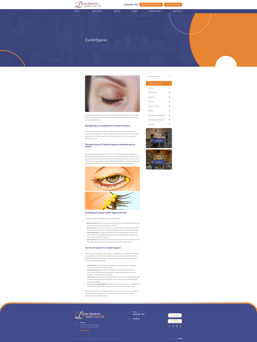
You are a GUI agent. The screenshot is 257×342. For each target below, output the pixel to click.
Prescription (175, 315)
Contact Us (177, 11)
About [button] (77, 11)
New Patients (97, 11)
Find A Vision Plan (174, 4)
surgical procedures (153, 106)
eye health (151, 101)
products (150, 110)
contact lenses (152, 92)
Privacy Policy (113, 338)
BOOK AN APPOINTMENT (152, 4)
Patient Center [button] (155, 11)
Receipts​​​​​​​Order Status (174, 321)
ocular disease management (156, 120)
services (150, 88)
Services (117, 11)
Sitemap (119, 338)
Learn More (159, 141)
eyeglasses (151, 97)
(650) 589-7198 (131, 5)
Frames (134, 11)
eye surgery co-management (156, 115)
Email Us (136, 319)
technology (151, 124)
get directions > (85, 330)
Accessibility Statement (103, 338)
